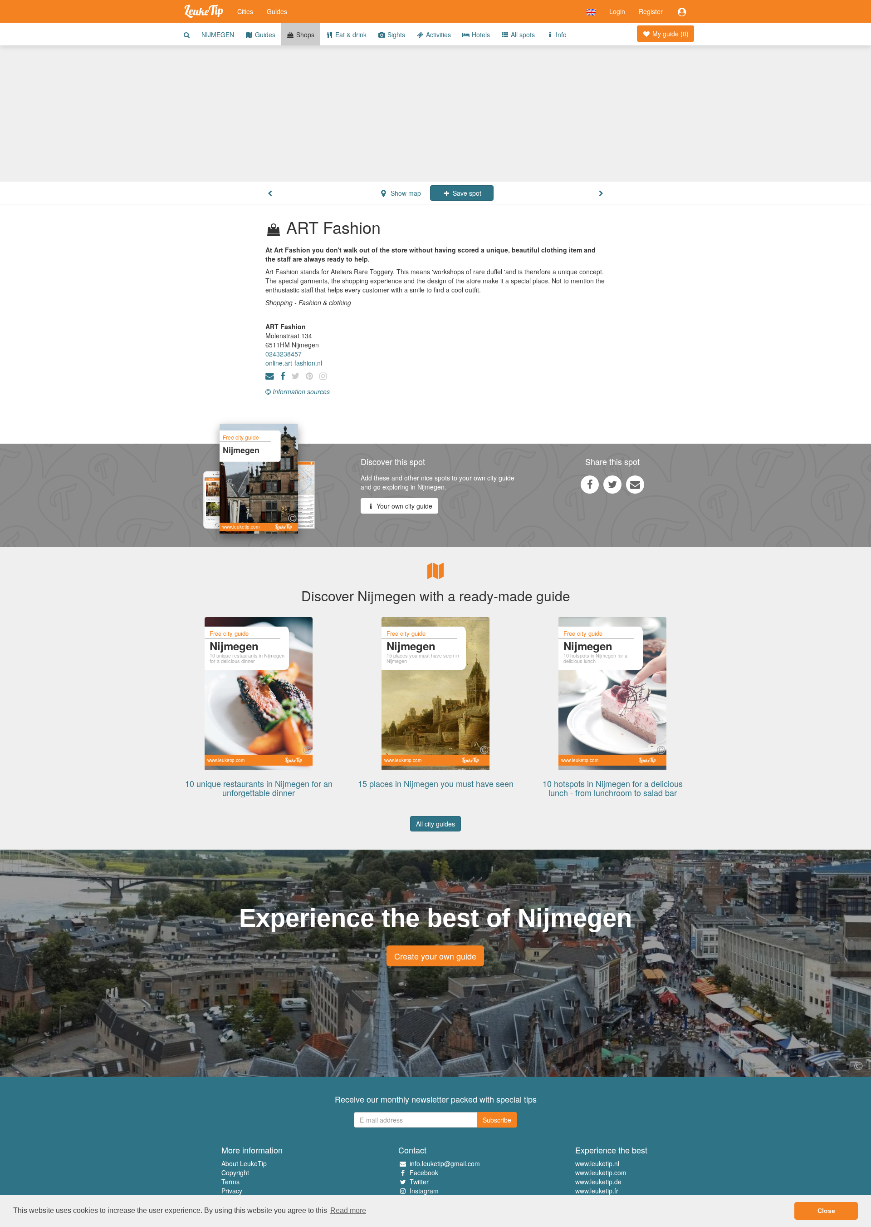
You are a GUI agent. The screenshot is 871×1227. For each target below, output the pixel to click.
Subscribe (497, 1119)
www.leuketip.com (600, 1172)
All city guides (435, 823)
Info (560, 34)
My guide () (670, 33)
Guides (277, 11)
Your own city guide (403, 505)
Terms (230, 1181)
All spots (522, 34)
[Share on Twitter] (612, 484)
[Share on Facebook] (590, 484)
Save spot (466, 193)
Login (617, 11)
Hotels (480, 34)
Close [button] (826, 1210)
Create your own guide (435, 956)
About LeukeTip (244, 1163)
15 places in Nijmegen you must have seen (436, 783)
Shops (304, 34)
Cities (245, 11)
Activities (437, 34)
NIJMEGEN (217, 34)
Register (651, 11)
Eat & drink (350, 34)
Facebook (424, 1172)
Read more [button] (348, 1210)
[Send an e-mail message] (635, 484)
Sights (395, 34)
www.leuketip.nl (597, 1163)
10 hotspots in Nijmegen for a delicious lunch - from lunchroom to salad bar (613, 787)
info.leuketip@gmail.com (445, 1163)
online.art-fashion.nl (293, 362)
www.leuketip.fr (596, 1190)
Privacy (231, 1190)
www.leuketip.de (598, 1181)
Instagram (424, 1190)
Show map (405, 193)
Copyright (235, 1172)
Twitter (419, 1181)
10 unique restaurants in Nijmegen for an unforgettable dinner (259, 787)
